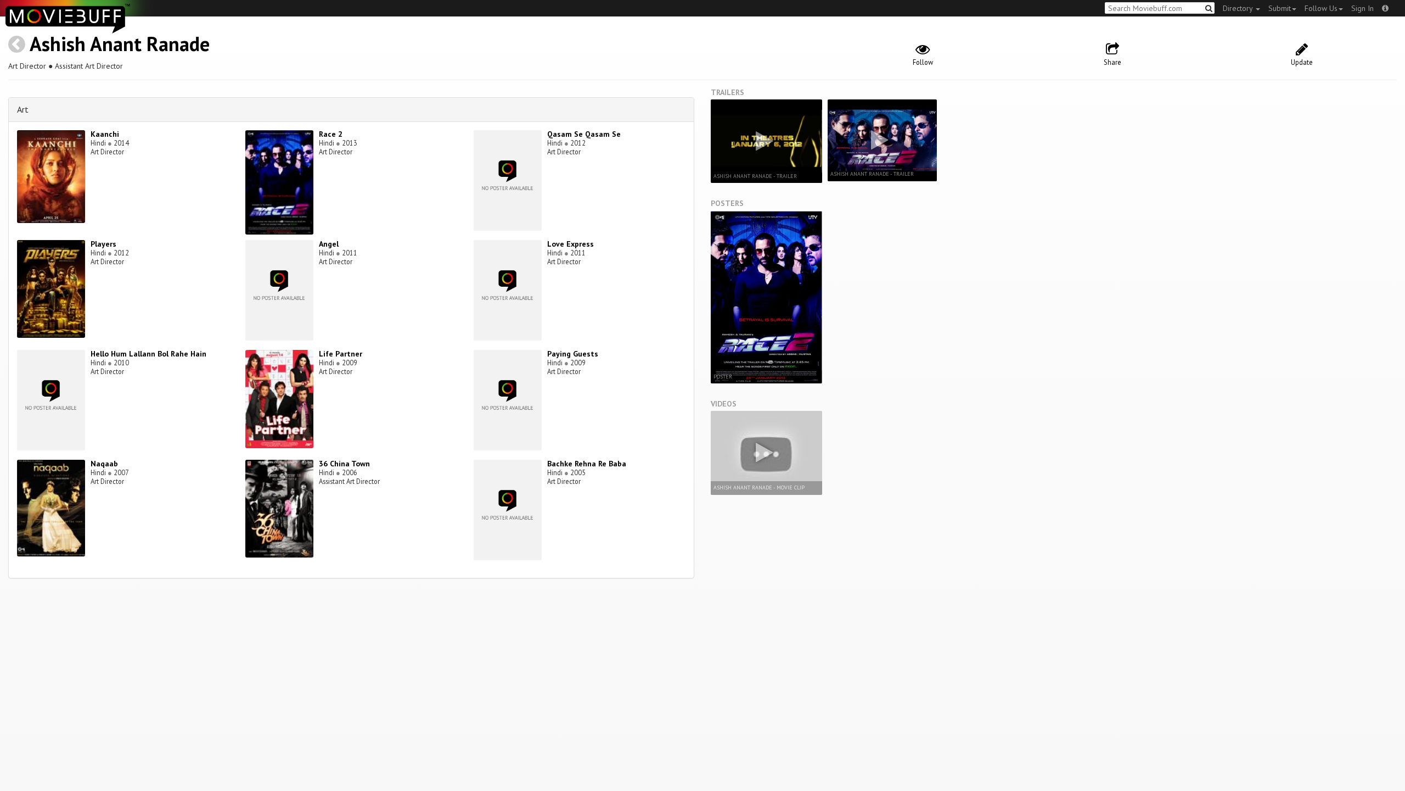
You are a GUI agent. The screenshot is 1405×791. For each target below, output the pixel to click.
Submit (1279, 8)
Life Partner (340, 354)
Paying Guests (572, 354)
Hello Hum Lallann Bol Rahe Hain (148, 354)
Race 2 (330, 134)
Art (23, 109)
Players (103, 244)
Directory (1239, 8)
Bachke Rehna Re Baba (586, 464)
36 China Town (344, 464)
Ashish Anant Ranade (120, 44)
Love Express (570, 244)
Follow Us (1321, 8)
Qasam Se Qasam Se (584, 134)
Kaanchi (105, 134)
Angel (329, 244)
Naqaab (104, 464)
